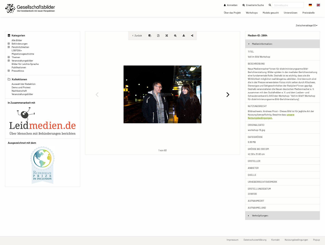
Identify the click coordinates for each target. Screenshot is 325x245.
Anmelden (231, 5)
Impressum (234, 239)
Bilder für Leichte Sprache (25, 63)
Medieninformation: (262, 43)
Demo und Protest (21, 87)
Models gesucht (272, 12)
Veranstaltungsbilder (22, 60)
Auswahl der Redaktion (24, 83)
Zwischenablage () (306, 25)
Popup (317, 239)
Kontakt (276, 239)
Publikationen (19, 67)
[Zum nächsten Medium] (228, 94)
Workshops (253, 12)
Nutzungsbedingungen (298, 239)
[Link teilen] (192, 35)
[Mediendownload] (183, 35)
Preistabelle (309, 12)
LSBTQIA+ (17, 50)
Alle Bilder (17, 40)
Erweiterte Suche (256, 4)
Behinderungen (20, 43)
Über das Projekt (233, 12)
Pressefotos (18, 70)
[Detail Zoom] (175, 35)
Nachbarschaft (19, 90)
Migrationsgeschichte (23, 53)
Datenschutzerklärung (256, 239)
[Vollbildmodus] (166, 35)
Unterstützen (292, 12)
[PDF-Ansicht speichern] (158, 35)
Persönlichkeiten (20, 47)
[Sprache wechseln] (310, 5)
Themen (16, 57)
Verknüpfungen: (260, 215)
